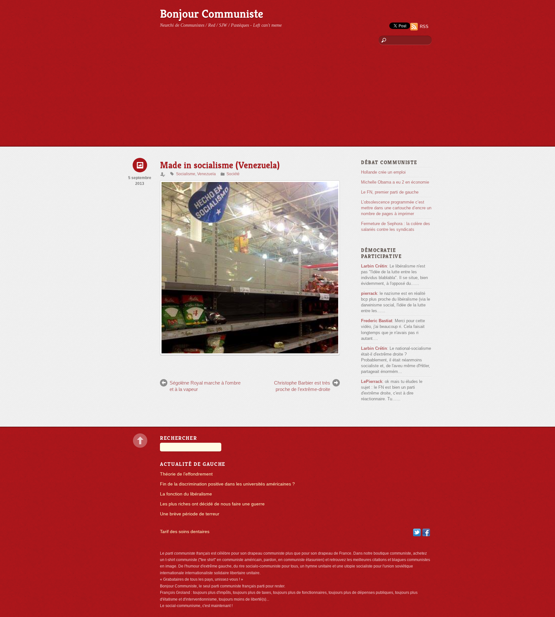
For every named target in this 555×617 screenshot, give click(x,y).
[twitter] (417, 532)
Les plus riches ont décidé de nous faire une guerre (212, 504)
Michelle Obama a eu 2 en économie (395, 182)
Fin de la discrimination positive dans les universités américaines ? (227, 484)
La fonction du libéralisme (186, 494)
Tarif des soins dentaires (184, 531)
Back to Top (140, 440)
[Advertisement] (277, 98)
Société (233, 174)
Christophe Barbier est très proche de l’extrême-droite (302, 386)
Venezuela (206, 174)
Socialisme (185, 174)
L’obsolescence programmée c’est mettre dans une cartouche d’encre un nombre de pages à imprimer (396, 208)
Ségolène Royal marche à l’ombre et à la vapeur (205, 386)
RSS (424, 26)
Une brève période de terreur (189, 514)
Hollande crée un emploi (383, 172)
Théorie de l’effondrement (186, 474)
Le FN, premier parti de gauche (389, 192)
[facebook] (426, 532)
